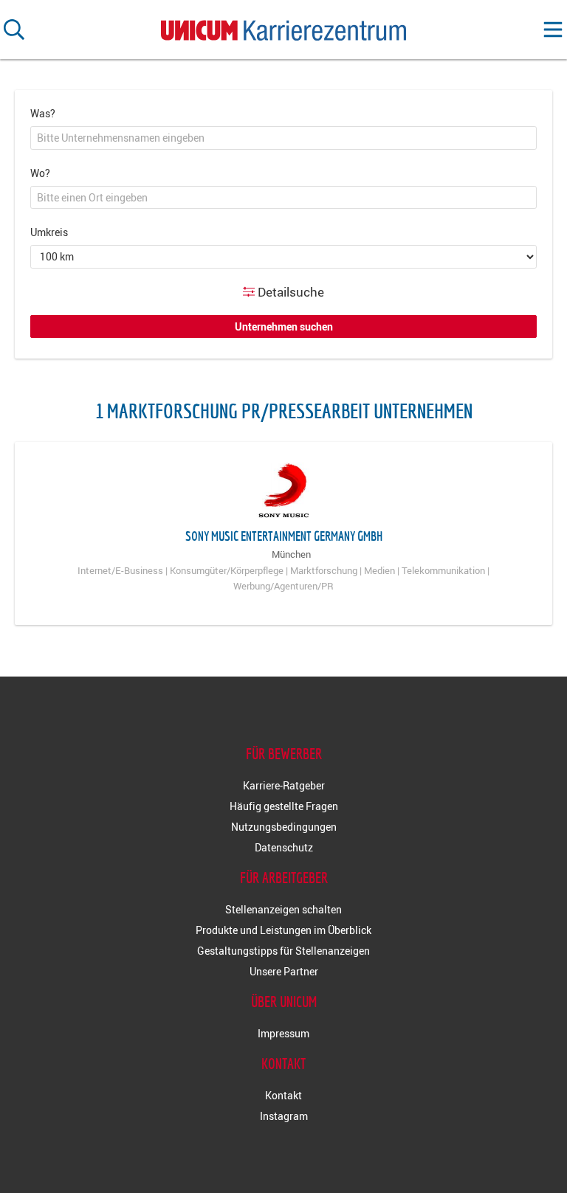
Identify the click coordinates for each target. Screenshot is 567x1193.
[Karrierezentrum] (283, 27)
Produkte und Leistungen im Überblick (283, 930)
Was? (42, 113)
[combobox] (283, 138)
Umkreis (49, 232)
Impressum (283, 1033)
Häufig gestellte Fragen (284, 806)
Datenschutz (284, 847)
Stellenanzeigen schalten (283, 909)
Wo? (40, 173)
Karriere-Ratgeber (284, 785)
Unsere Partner (284, 971)
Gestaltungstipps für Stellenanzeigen (283, 951)
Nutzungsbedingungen (284, 827)
